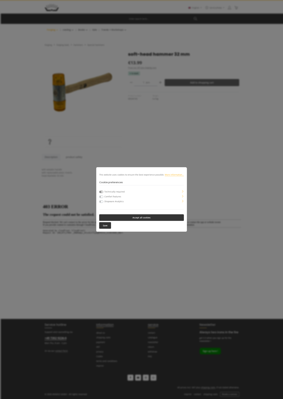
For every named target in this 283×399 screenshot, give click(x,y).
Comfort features (112, 196)
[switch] (101, 197)
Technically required (114, 191)
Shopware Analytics (114, 201)
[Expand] (182, 191)
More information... (174, 174)
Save (105, 225)
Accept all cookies (141, 217)
